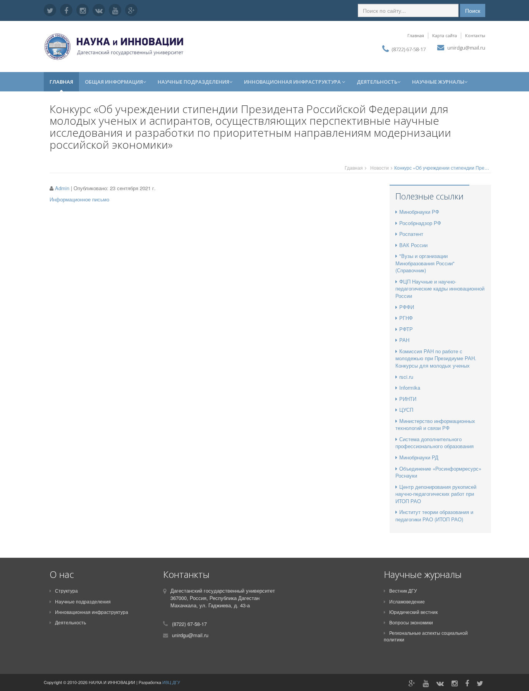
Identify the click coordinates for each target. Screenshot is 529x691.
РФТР (406, 329)
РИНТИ (407, 398)
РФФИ (406, 307)
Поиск (472, 10)
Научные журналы (438, 81)
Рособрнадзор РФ (420, 223)
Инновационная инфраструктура (293, 81)
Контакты (475, 35)
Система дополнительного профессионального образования (434, 442)
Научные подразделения (193, 81)
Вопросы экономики (411, 622)
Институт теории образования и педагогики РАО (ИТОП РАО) (434, 515)
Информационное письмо (80, 199)
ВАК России (413, 245)
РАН (404, 340)
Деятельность (377, 81)
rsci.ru (406, 376)
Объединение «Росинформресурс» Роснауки (438, 472)
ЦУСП (406, 409)
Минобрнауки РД (418, 457)
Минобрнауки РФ (419, 211)
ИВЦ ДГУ (171, 682)
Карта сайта (444, 35)
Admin (62, 188)
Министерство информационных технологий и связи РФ (435, 424)
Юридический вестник (413, 611)
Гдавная (354, 167)
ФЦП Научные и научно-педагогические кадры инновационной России (439, 288)
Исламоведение (407, 601)
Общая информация (114, 81)
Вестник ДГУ (403, 590)
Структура (66, 590)
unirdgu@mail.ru (466, 47)
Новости (379, 167)
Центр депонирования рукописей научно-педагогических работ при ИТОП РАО (435, 494)
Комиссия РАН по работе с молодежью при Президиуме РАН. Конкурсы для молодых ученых (435, 358)
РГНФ (406, 317)
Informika (409, 387)
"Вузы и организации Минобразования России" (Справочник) (425, 263)
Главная (415, 35)
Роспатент (411, 233)
